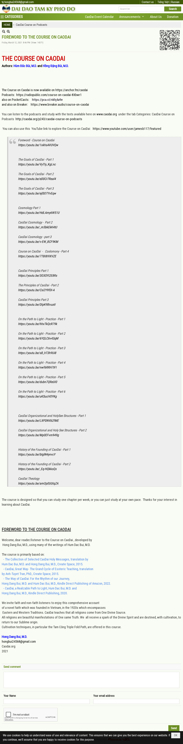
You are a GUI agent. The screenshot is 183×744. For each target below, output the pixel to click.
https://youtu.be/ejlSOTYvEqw (37, 193)
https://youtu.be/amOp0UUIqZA (38, 483)
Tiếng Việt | (164, 2)
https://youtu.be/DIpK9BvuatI (36, 304)
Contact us (148, 2)
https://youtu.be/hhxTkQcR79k (37, 324)
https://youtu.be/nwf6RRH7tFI (37, 367)
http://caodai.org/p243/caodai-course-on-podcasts (49, 119)
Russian (175, 2)
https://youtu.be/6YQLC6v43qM (38, 338)
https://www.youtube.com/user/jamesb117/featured (127, 129)
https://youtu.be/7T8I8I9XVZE (37, 256)
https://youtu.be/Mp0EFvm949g (38, 435)
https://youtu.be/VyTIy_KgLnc (37, 164)
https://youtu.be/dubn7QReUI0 (37, 382)
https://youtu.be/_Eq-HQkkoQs (37, 469)
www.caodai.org (107, 114)
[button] (132, 16)
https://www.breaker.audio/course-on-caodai (60, 104)
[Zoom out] (8, 31)
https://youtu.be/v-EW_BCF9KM (38, 242)
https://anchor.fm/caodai (71, 90)
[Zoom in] (4, 31)
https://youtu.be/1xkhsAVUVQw (38, 145)
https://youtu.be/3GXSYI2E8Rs (37, 275)
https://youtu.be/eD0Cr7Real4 (37, 179)
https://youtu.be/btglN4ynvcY (36, 454)
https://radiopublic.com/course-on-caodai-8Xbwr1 (49, 95)
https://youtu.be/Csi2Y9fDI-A (36, 290)
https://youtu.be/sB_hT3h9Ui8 (37, 353)
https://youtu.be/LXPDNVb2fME (38, 420)
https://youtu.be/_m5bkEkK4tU (37, 227)
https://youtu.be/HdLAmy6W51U (38, 213)
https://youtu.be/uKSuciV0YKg (37, 396)
